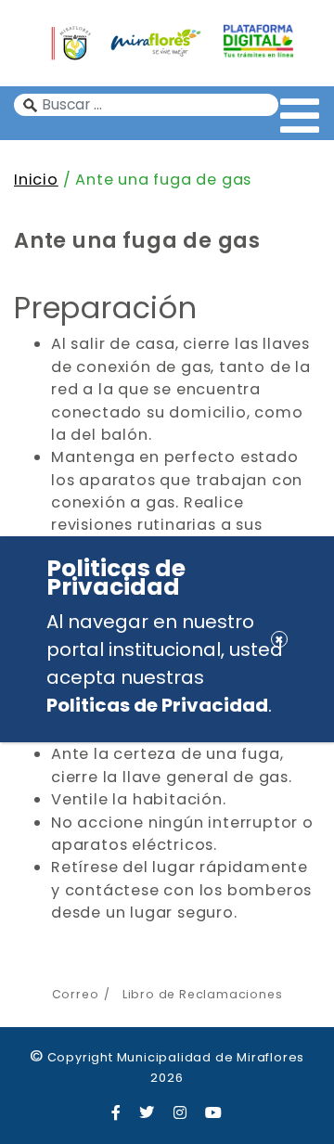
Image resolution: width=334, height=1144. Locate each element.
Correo (75, 994)
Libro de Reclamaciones (202, 994)
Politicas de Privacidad (157, 705)
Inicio (36, 179)
